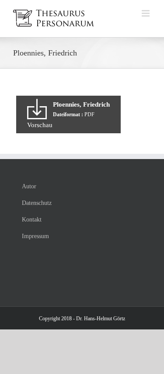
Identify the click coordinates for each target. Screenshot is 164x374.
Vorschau (39, 124)
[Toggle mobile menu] (146, 13)
